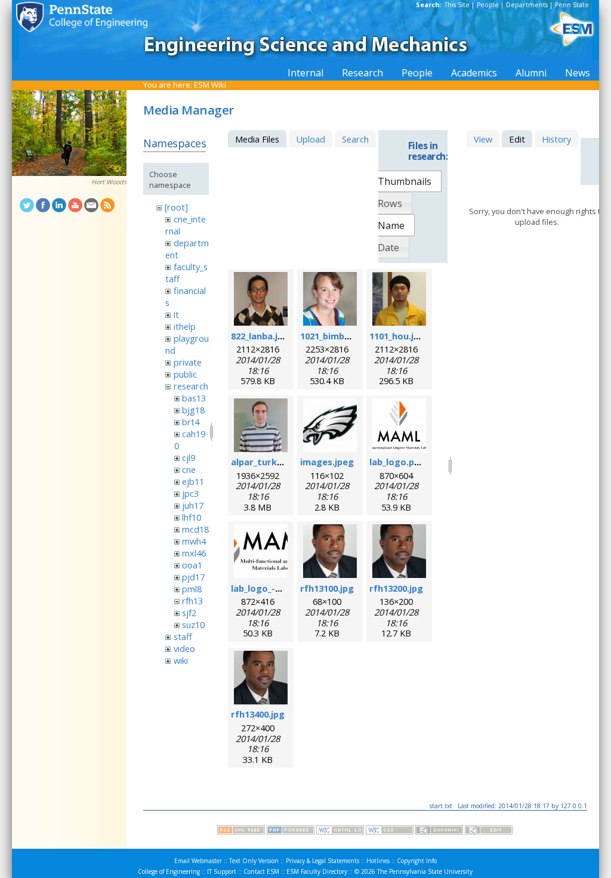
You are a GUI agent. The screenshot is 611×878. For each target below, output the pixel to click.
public (185, 374)
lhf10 (191, 517)
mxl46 (194, 553)
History (556, 139)
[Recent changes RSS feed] (241, 831)
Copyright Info (417, 861)
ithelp (185, 326)
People (488, 5)
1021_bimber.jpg (335, 336)
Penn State (572, 5)
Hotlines (378, 861)
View (483, 139)
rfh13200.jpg (396, 588)
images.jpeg (327, 462)
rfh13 (192, 601)
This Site (457, 5)
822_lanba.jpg (260, 336)
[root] (176, 207)
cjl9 (188, 457)
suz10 (193, 624)
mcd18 (195, 529)
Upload (310, 139)
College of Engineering (169, 871)
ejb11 (193, 481)
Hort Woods (108, 182)
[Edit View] (489, 831)
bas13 (194, 398)
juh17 (192, 505)
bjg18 (193, 410)
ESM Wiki (210, 84)
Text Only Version (254, 861)
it (176, 314)
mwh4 (194, 541)
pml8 (192, 589)
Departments (527, 5)
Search (355, 139)
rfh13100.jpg (327, 588)
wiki (181, 660)
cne (189, 469)
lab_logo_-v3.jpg (266, 588)
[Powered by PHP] (290, 831)
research (191, 386)
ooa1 (192, 565)
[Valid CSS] (389, 831)
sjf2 (189, 613)
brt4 (190, 422)
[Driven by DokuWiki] (439, 831)
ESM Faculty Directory (316, 871)
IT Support (221, 871)
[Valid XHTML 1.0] (340, 831)
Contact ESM (261, 871)
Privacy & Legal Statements (322, 861)
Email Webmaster (198, 861)
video (184, 648)
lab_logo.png (397, 462)
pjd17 (193, 577)
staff (183, 636)
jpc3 (190, 493)
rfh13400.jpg (258, 714)
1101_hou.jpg (397, 336)
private (188, 362)
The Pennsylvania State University (425, 871)
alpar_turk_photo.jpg (277, 462)
